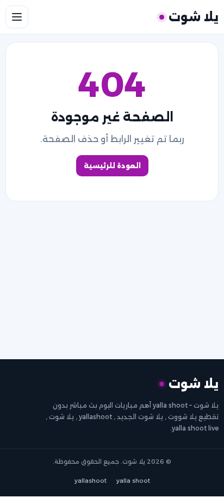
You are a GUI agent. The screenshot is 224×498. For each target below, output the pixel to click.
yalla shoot (133, 481)
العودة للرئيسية (112, 166)
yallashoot (90, 481)
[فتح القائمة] (16, 16)
